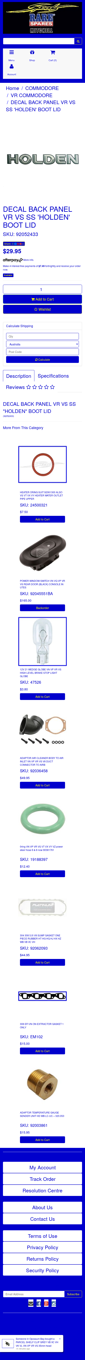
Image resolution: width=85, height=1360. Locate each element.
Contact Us (42, 1218)
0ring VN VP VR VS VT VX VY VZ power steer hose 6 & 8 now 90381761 (41, 848)
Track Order (43, 1178)
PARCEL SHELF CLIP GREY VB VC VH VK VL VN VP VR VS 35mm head (37, 1343)
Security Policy (42, 1270)
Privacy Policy (42, 1247)
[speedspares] (42, 16)
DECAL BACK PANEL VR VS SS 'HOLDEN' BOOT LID (41, 105)
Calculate (44, 360)
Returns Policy (42, 1258)
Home (12, 87)
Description (18, 375)
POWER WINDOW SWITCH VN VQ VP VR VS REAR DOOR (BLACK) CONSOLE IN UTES (42, 584)
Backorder (42, 608)
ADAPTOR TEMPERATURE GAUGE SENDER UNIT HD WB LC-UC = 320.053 (42, 1114)
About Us (42, 1207)
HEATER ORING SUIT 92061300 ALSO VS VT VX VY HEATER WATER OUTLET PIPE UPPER (41, 495)
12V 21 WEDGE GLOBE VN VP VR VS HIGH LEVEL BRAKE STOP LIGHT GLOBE (40, 673)
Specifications (53, 375)
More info (28, 259)
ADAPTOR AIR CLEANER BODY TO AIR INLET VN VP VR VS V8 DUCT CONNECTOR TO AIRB (41, 761)
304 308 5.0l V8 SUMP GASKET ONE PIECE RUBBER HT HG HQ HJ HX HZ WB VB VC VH (40, 939)
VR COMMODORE (32, 95)
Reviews (16, 386)
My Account (42, 1167)
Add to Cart (44, 299)
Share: (8, 243)
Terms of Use (42, 1235)
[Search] (78, 41)
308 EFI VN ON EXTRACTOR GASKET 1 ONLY (42, 1025)
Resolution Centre (42, 1190)
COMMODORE (42, 87)
